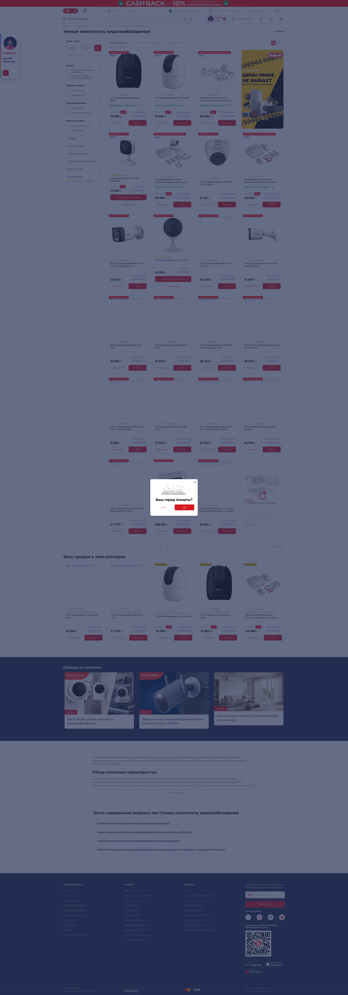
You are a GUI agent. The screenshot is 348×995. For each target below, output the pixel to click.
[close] (195, 482)
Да (184, 507)
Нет (163, 507)
